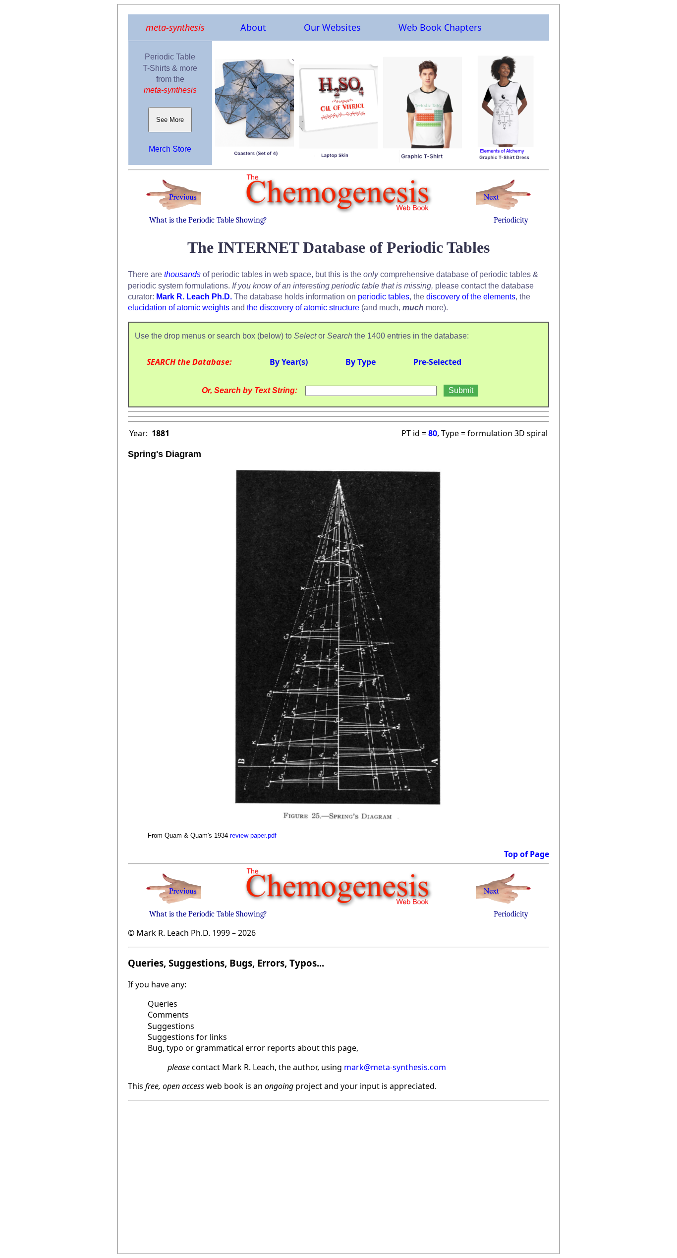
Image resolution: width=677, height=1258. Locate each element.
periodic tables (383, 296)
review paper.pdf (253, 835)
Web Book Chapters (440, 27)
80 (432, 433)
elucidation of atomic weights (178, 307)
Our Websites (332, 27)
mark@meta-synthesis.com (395, 1067)
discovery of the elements (470, 296)
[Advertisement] (338, 1174)
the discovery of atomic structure (303, 307)
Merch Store (170, 149)
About (253, 27)
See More (170, 119)
